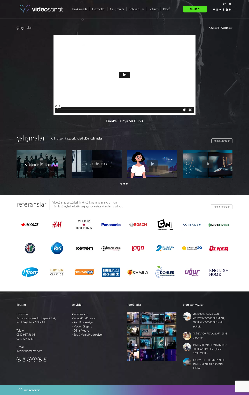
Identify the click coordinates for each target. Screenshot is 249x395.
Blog (166, 9)
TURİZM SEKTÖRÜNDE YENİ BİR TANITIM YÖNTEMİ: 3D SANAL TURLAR (209, 364)
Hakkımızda (80, 9)
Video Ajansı (80, 314)
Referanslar (136, 9)
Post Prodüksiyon (83, 322)
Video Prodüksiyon (84, 318)
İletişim (154, 9)
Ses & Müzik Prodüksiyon (88, 334)
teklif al (195, 9)
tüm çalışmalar (222, 140)
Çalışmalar (117, 9)
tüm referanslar (222, 206)
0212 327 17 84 (25, 339)
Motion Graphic (82, 326)
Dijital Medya (81, 330)
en (224, 4)
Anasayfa (214, 27)
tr (230, 4)
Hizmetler (98, 9)
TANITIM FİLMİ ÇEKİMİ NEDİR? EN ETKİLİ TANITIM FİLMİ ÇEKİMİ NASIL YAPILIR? (210, 349)
